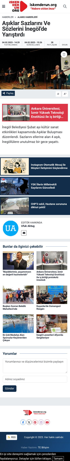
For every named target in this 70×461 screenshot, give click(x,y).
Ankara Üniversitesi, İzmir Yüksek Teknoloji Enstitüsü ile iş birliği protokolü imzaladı (50, 275)
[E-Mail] (24, 233)
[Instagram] (41, 422)
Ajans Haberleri (27, 17)
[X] (29, 422)
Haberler (8, 17)
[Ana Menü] (3, 6)
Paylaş (10, 93)
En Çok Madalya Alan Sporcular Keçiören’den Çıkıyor (15, 338)
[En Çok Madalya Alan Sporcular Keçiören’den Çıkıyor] (18, 323)
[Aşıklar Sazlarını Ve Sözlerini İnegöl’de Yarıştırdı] (35, 68)
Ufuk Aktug (28, 225)
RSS (13, 437)
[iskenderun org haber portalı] (33, 6)
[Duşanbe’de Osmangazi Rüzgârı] (51, 294)
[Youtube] (47, 422)
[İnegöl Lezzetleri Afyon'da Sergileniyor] (51, 323)
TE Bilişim (43, 447)
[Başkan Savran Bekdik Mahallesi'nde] (18, 294)
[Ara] (65, 6)
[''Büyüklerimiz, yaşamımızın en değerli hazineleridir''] (18, 260)
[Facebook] (23, 422)
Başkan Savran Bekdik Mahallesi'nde (14, 307)
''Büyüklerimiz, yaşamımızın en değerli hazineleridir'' (17, 273)
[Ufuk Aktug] (10, 228)
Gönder (9, 388)
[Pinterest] (35, 422)
